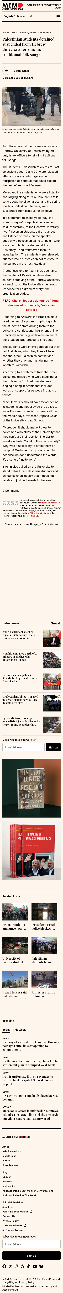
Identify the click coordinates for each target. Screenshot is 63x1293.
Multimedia (8, 1186)
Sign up (53, 747)
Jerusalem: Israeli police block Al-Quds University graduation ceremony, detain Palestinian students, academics (44, 927)
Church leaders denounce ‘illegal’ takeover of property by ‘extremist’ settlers (33, 305)
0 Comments (21, 70)
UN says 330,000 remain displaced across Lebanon (30, 1097)
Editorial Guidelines (13, 1202)
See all (56, 623)
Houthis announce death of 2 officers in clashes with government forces (19, 656)
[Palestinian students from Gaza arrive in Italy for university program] (44, 945)
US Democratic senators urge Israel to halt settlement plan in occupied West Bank (31, 1063)
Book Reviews (10, 1165)
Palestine (44, 32)
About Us (7, 1207)
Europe (6, 1160)
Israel (6, 32)
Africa (5, 1146)
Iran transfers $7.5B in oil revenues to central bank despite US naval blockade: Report (29, 1080)
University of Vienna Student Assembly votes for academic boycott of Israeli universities (15, 961)
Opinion (6, 1176)
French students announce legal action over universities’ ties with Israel (13, 927)
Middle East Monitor (48, 502)
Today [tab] (6, 1029)
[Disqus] (31, 571)
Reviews (7, 1181)
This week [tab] (19, 1029)
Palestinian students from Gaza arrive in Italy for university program (44, 961)
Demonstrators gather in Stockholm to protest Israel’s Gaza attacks (19, 678)
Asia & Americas (11, 1151)
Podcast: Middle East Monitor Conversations (27, 1190)
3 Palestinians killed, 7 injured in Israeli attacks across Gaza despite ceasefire (20, 699)
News (33, 32)
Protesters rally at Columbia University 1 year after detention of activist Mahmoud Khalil (44, 995)
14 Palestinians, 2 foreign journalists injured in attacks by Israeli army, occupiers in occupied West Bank (21, 721)
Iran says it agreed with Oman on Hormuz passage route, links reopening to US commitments (30, 1046)
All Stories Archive (12, 1230)
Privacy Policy (10, 1221)
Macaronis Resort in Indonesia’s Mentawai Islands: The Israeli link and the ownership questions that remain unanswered (31, 1114)
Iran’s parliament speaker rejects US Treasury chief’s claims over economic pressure (19, 635)
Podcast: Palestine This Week (19, 1195)
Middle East (20, 32)
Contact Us (8, 1216)
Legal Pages (10, 1282)
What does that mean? (41, 513)
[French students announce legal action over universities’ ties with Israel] (15, 911)
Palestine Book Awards (15, 1211)
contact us (33, 516)
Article (6, 1107)
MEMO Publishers (12, 1225)
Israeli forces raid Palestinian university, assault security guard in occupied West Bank (14, 995)
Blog (4, 1172)
